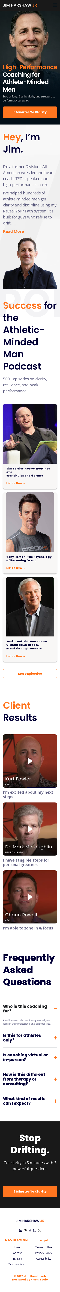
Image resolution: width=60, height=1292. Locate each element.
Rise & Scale (39, 1279)
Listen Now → (16, 483)
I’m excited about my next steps (28, 794)
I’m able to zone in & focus (28, 928)
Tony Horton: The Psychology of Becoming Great (29, 558)
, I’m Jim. (21, 143)
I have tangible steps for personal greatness (26, 862)
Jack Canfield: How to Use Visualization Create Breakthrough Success (26, 645)
